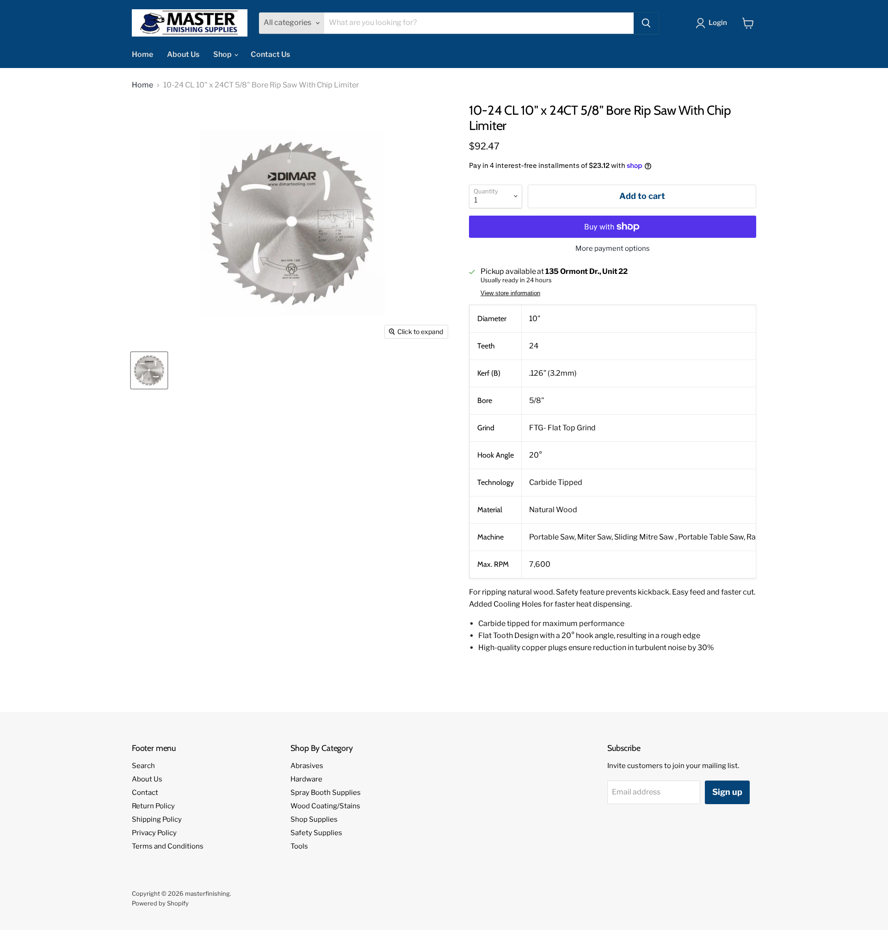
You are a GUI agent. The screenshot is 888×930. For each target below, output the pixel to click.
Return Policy (153, 806)
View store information (510, 293)
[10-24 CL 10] (149, 370)
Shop (223, 54)
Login (718, 23)
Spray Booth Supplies (325, 792)
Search (143, 766)
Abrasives (306, 766)
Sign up (727, 792)
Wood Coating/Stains (325, 806)
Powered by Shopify (160, 903)
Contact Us (270, 54)
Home (142, 54)
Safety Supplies (316, 833)
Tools (299, 846)
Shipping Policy (157, 819)
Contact (145, 792)
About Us (183, 54)
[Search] (646, 23)
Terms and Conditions (168, 846)
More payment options (612, 249)
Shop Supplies (314, 819)
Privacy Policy (154, 833)
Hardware (306, 779)
